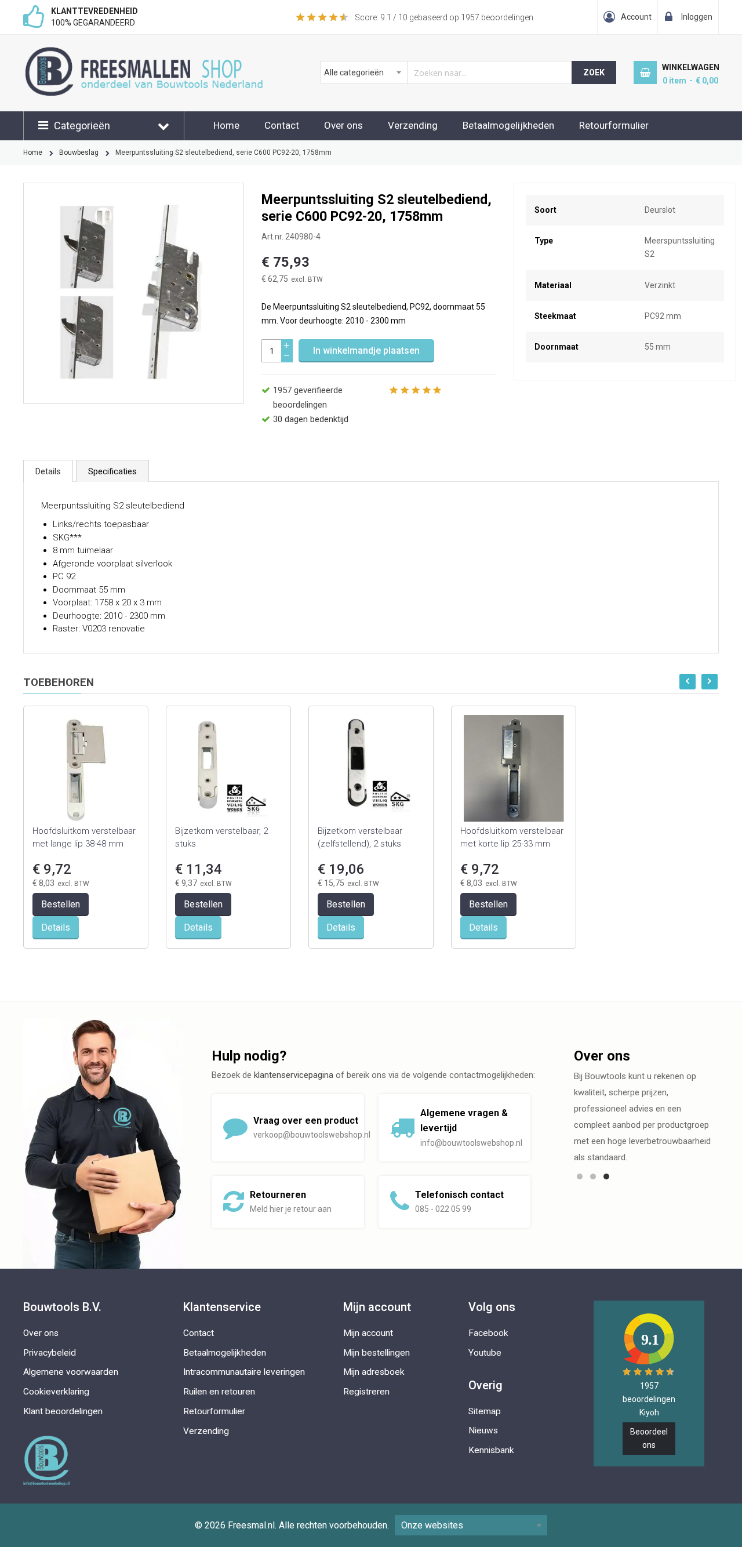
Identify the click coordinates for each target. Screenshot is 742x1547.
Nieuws (483, 1430)
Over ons (343, 125)
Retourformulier (614, 125)
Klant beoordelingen (63, 1411)
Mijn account (368, 1333)
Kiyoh (649, 1412)
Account (636, 16)
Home (226, 125)
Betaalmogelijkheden (508, 125)
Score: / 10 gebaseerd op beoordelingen (444, 17)
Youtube (484, 1353)
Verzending (413, 125)
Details (48, 471)
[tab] (48, 471)
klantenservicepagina (293, 1075)
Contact (281, 125)
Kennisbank (491, 1450)
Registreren (366, 1391)
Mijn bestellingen (376, 1353)
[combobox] (447, 72)
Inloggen (696, 16)
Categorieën (82, 125)
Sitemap (484, 1411)
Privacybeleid (49, 1353)
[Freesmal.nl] (163, 52)
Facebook (488, 1333)
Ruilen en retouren (219, 1391)
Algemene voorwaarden (70, 1372)
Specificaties (112, 471)
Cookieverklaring (56, 1391)
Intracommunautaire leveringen (244, 1372)
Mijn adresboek (374, 1372)
